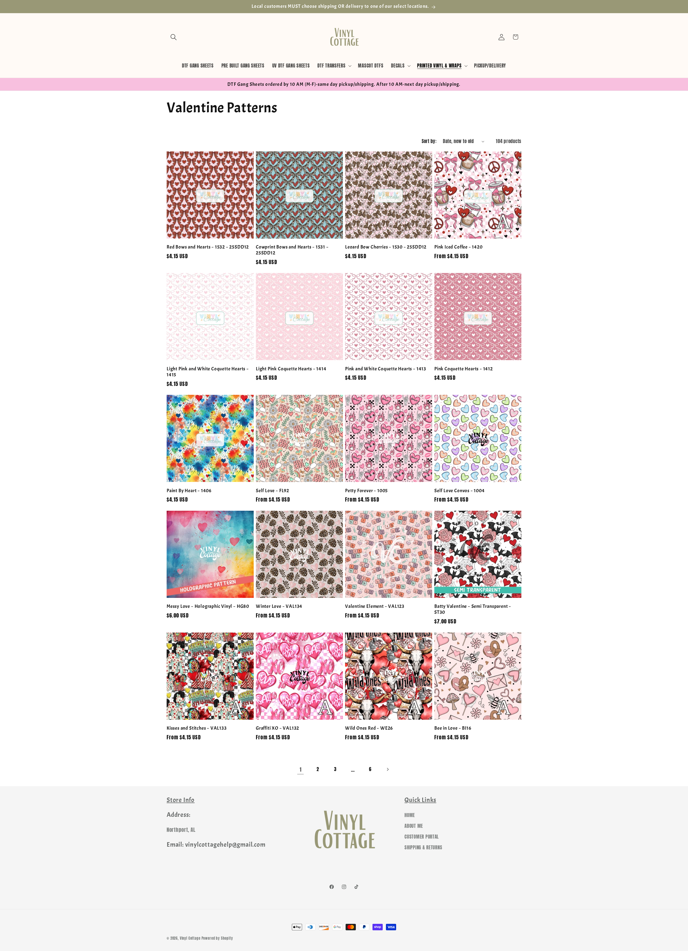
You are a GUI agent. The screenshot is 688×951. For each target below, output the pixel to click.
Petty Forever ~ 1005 (366, 491)
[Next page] (388, 769)
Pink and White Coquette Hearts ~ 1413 (385, 369)
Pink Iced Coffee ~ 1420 (458, 247)
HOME (409, 815)
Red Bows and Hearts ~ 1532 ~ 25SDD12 (208, 247)
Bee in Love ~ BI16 (452, 728)
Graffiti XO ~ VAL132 (277, 728)
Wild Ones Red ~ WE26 (369, 728)
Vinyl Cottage (190, 938)
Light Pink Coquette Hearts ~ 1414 (291, 369)
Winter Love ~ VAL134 (279, 606)
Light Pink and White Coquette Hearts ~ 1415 (208, 372)
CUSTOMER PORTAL (421, 836)
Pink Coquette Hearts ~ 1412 (463, 369)
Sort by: (429, 141)
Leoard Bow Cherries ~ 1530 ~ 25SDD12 (386, 247)
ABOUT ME (413, 825)
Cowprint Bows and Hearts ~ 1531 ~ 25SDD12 (292, 250)
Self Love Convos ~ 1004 (459, 491)
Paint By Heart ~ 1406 (189, 491)
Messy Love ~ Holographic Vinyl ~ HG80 (208, 606)
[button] (174, 37)
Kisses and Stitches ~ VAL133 (197, 728)
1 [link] (301, 769)
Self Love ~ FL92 (272, 491)
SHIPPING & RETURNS (423, 847)
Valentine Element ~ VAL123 (374, 606)
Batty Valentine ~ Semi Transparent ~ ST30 (472, 609)
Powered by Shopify (217, 938)
